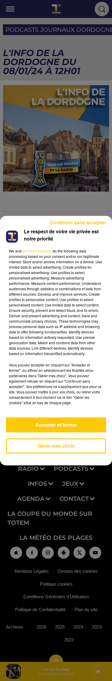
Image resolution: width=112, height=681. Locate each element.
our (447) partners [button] (37, 250)
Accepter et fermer (56, 424)
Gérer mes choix (56, 445)
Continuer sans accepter (78, 222)
